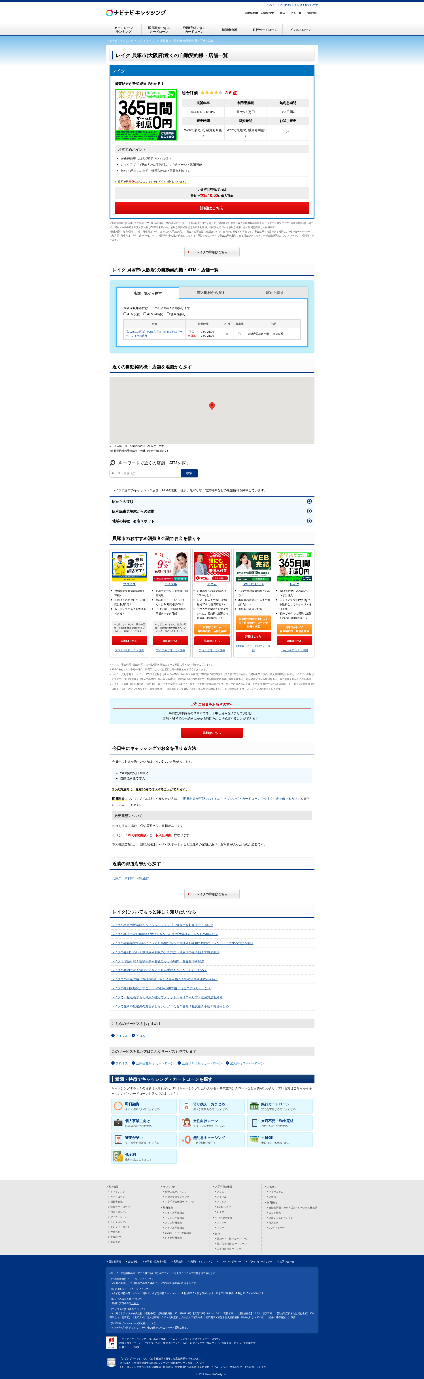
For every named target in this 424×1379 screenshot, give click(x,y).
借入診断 (273, 1222)
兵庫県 (116, 878)
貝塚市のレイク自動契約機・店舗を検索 (294, 629)
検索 (189, 473)
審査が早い (116, 1236)
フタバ (220, 1227)
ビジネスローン (300, 29)
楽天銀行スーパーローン (247, 1063)
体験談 (272, 1196)
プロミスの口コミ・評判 (129, 650)
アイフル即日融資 (174, 1227)
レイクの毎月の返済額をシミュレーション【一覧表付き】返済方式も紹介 (162, 925)
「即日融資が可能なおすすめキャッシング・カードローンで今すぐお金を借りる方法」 (240, 798)
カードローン (117, 1196)
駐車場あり (178, 314)
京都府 (129, 878)
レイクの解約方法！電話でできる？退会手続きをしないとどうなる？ (159, 970)
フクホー (222, 1222)
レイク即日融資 (173, 1237)
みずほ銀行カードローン (230, 1248)
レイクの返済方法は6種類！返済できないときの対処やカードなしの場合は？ (164, 934)
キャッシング (117, 1191)
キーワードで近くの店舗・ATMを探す (154, 462)
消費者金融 (229, 29)
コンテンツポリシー (230, 1261)
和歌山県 (143, 878)
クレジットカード (120, 1226)
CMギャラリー (277, 1227)
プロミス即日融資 (174, 1217)
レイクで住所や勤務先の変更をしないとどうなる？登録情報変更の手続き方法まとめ (170, 1006)
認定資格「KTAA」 (210, 1366)
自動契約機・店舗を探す (259, 13)
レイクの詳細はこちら (212, 252)
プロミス (129, 584)
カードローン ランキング (123, 29)
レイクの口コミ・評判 (294, 650)
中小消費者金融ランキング (179, 1201)
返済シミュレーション (281, 1217)
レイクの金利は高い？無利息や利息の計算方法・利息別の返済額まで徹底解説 (165, 952)
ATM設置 (133, 314)
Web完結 (115, 1231)
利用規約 (178, 1261)
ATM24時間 (155, 314)
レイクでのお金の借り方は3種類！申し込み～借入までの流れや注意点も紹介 (164, 979)
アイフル (171, 584)
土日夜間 (115, 1241)
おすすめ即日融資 (174, 1212)
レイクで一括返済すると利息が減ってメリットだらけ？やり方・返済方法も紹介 (167, 997)
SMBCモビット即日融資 (178, 1232)
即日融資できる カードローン (159, 29)
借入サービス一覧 (290, 13)
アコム (212, 584)
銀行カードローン (265, 29)
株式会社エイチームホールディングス (183, 1343)
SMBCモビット (253, 584)
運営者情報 (115, 1261)
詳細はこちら (212, 208)
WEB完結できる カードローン (194, 29)
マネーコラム (276, 1191)
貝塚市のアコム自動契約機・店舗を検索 (212, 629)
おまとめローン (118, 1211)
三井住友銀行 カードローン (155, 1063)
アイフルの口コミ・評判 (170, 650)
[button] (212, 406)
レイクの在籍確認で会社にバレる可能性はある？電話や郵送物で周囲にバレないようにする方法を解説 (182, 943)
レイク (294, 584)
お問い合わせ (287, 1261)
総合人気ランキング (176, 1191)
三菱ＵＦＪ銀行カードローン (202, 1063)
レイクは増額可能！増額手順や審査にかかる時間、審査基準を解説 (157, 961)
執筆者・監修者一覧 (156, 1261)
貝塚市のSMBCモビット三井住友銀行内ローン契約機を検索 (253, 623)
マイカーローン (118, 1216)
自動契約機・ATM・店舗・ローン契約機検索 (293, 1207)
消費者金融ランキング (177, 1196)
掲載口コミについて (201, 1261)
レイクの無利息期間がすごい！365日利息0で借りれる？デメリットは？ (161, 988)
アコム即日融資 (173, 1222)
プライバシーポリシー (260, 1261)
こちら (135, 1303)
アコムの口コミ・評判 (212, 650)
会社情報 (133, 1261)
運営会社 (312, 13)
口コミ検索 (275, 1212)
